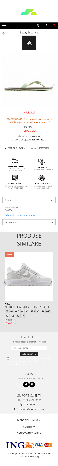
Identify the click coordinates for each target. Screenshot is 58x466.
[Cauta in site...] (54, 25)
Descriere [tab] (9, 199)
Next (53, 84)
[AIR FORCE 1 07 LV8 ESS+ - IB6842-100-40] (29, 276)
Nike (7, 303)
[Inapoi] (2, 33)
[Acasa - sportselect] (29, 14)
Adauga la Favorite (16, 147)
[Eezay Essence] (29, 80)
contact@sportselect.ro (31, 409)
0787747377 (30, 404)
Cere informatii (41, 147)
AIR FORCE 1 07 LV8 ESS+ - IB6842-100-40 (27, 306)
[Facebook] (26, 384)
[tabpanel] (29, 80)
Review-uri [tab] (11, 222)
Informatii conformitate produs (20, 215)
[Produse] (4, 26)
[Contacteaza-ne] (38, 25)
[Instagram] (32, 384)
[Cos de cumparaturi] (46, 25)
